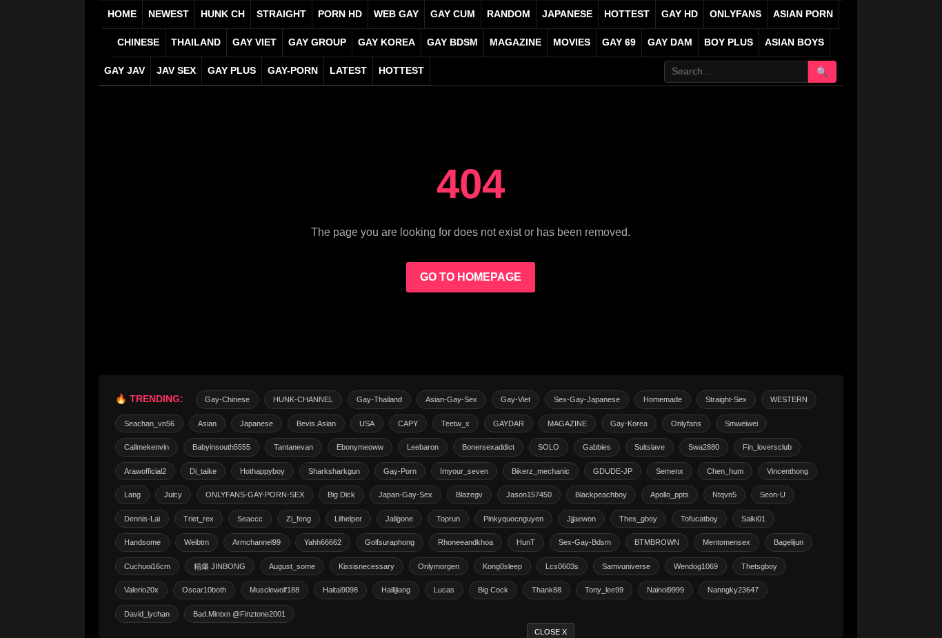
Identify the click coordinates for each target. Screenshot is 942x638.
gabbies (597, 447)
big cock (493, 590)
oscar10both (204, 590)
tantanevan (293, 447)
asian (207, 423)
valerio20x (141, 590)
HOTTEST (627, 14)
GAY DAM (670, 42)
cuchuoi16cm (147, 566)
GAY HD (679, 14)
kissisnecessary (366, 566)
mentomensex (726, 542)
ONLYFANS (735, 14)
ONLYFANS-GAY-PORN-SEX (255, 494)
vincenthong (787, 471)
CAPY (408, 423)
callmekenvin (146, 447)
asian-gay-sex (451, 399)
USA (366, 423)
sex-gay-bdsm (585, 542)
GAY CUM (452, 14)
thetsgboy (759, 566)
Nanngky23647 (733, 590)
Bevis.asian (316, 423)
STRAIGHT (281, 14)
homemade (662, 399)
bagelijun (788, 542)
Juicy (173, 494)
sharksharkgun (334, 471)
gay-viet (515, 399)
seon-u (772, 494)
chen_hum (725, 471)
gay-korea (629, 423)
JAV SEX (176, 71)
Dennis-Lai (142, 519)
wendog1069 (696, 566)
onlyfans (686, 423)
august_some (292, 566)
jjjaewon (581, 519)
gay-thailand (379, 399)
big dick (341, 494)
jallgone (399, 519)
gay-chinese (227, 399)
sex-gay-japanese (587, 399)
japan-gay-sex (405, 494)
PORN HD (340, 14)
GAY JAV (124, 71)
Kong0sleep (502, 566)
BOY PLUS (728, 42)
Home (122, 14)
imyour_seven (464, 471)
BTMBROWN (656, 542)
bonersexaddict (488, 447)
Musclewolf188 (274, 590)
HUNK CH (223, 14)
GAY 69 (619, 42)
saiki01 (753, 519)
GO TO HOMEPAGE (470, 277)
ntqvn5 (724, 494)
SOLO (548, 447)
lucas (444, 590)
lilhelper (348, 519)
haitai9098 (340, 590)
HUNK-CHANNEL (303, 399)
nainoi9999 (665, 590)
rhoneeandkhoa (465, 542)
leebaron (423, 447)
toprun (448, 519)
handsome (142, 542)
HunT (526, 542)
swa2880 (703, 447)
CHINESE (138, 42)
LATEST (348, 71)
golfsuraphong (389, 542)
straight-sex (726, 399)
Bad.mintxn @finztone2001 (239, 614)
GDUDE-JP (612, 471)
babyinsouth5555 (221, 447)
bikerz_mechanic (541, 471)
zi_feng (298, 519)
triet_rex (198, 519)
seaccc (250, 519)
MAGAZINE (515, 42)
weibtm (196, 542)
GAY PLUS (232, 71)
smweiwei (741, 423)
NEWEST (168, 14)
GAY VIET (254, 42)
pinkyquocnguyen (513, 519)
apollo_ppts (669, 494)
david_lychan (147, 614)
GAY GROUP (317, 42)
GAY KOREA (386, 42)
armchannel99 (256, 542)
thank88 (546, 590)
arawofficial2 (145, 471)
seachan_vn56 (149, 423)
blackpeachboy (601, 494)
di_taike (203, 471)
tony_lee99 (604, 590)
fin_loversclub (767, 447)
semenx (669, 471)
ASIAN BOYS (794, 42)
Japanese (256, 423)
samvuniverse (626, 566)
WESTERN (789, 399)
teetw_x (455, 423)
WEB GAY (396, 14)
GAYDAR (508, 423)
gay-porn (293, 71)
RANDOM (508, 14)
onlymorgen (438, 566)
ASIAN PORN (803, 14)
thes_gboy (638, 519)
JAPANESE (567, 14)
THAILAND (196, 42)
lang (132, 494)
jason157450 (529, 494)
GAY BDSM (452, 42)
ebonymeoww (360, 447)
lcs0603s (562, 566)
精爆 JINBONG (219, 566)
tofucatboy (699, 519)
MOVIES (571, 42)
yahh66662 (322, 542)
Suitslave (649, 447)
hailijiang (395, 590)
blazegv (469, 494)
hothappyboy (262, 471)
